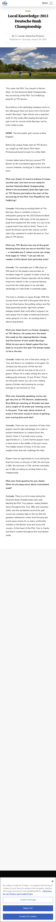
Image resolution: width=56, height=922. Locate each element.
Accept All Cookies (28, 916)
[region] (28, 899)
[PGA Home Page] (4, 3)
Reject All (27, 908)
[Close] (52, 881)
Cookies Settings (28, 900)
